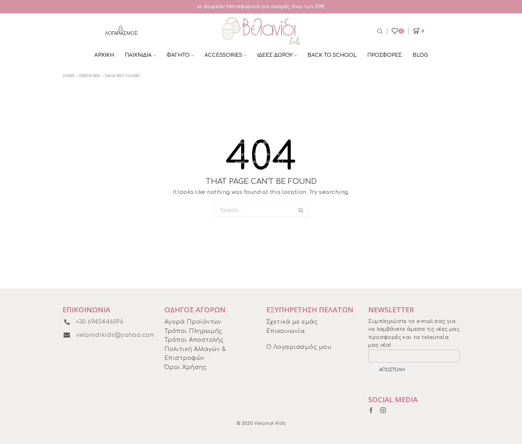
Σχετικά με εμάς (291, 322)
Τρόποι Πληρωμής (193, 331)
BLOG (420, 55)
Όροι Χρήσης (185, 367)
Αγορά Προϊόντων (193, 322)
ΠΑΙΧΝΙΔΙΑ (138, 55)
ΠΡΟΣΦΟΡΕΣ (384, 55)
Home (69, 75)
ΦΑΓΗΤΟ (178, 55)
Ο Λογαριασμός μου (299, 347)
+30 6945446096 (100, 322)
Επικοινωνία (285, 331)
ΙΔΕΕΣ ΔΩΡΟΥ (275, 55)
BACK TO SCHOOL (332, 55)
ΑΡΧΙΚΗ (104, 55)
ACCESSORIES (223, 55)
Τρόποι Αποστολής (194, 340)
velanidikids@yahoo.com (116, 335)
